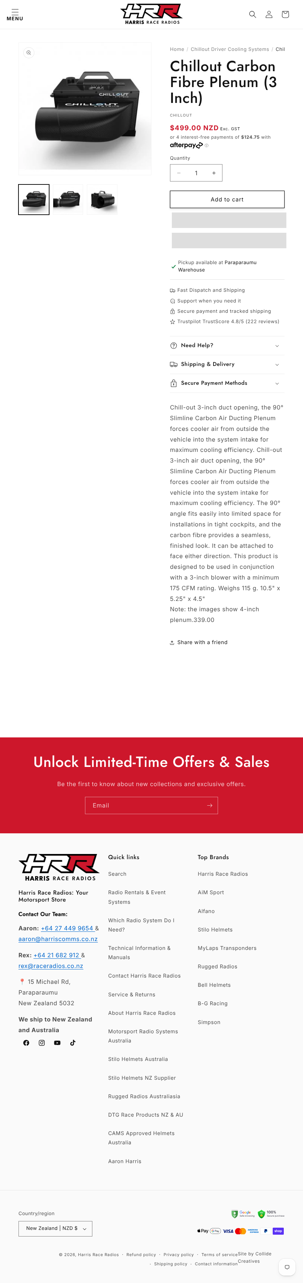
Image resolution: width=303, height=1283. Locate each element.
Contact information (216, 1263)
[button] (15, 14)
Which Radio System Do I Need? (141, 925)
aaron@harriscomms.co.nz (58, 939)
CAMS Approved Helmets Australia (141, 1138)
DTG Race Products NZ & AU (146, 1115)
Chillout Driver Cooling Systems (230, 49)
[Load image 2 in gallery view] (68, 199)
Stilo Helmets (215, 930)
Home (177, 49)
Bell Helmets (214, 985)
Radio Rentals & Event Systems (137, 897)
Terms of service (219, 1254)
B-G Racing (213, 1003)
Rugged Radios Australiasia (144, 1096)
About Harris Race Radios (142, 1013)
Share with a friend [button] (202, 642)
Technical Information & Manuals (139, 953)
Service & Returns (132, 995)
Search (117, 874)
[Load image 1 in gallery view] (33, 199)
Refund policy (141, 1254)
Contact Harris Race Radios (144, 976)
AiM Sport (211, 892)
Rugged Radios (217, 967)
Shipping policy (170, 1263)
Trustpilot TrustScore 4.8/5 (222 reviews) (228, 322)
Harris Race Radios (223, 874)
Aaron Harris (125, 1161)
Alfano (206, 911)
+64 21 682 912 (57, 955)
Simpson (209, 1022)
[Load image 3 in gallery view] (102, 199)
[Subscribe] (209, 805)
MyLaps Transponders (227, 948)
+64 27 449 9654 (68, 928)
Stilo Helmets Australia (138, 1059)
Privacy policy (179, 1254)
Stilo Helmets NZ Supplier (142, 1078)
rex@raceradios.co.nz (51, 965)
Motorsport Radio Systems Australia (143, 1036)
